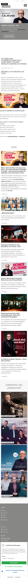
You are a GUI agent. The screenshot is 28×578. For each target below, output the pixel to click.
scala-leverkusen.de (12, 136)
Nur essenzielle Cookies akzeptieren (14, 566)
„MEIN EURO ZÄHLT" (8, 213)
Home (4, 510)
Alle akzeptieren (14, 562)
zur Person (5, 512)
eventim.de (22, 136)
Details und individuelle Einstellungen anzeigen (15, 571)
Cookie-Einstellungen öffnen (7, 68)
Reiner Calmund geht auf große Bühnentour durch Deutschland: (11, 279)
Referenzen (5, 519)
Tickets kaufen (9, 36)
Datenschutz (23, 0)
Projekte (4, 517)
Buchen (4, 526)
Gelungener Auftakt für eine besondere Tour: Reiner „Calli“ (11, 245)
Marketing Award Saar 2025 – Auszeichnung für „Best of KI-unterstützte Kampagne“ (10, 315)
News (4, 515)
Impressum (17, 0)
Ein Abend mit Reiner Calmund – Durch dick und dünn (14, 360)
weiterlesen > (4, 194)
